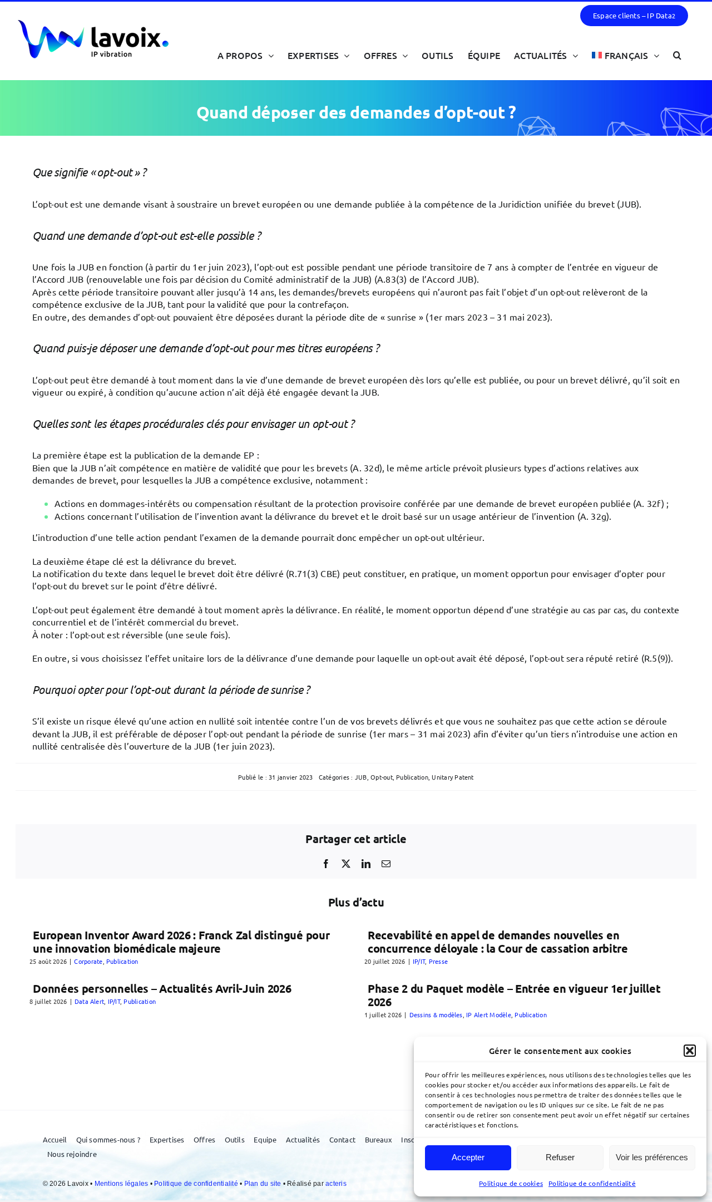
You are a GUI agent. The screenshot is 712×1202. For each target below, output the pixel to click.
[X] (346, 863)
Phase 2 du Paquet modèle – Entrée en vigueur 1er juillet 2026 (514, 995)
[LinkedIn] (366, 863)
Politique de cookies (511, 1183)
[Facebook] (326, 863)
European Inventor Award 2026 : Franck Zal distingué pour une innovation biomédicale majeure (181, 941)
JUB (361, 776)
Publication (412, 776)
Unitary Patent (452, 776)
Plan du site (263, 1184)
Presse (438, 961)
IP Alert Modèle (488, 1014)
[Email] (386, 863)
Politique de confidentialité (592, 1183)
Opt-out (381, 776)
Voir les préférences (652, 1157)
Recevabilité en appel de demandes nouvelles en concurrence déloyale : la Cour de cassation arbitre (498, 941)
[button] (689, 1050)
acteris (336, 1184)
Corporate (88, 961)
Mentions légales (122, 1184)
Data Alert (89, 1001)
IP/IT (419, 961)
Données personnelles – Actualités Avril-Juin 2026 (162, 988)
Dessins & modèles (436, 1014)
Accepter (468, 1157)
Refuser (560, 1157)
